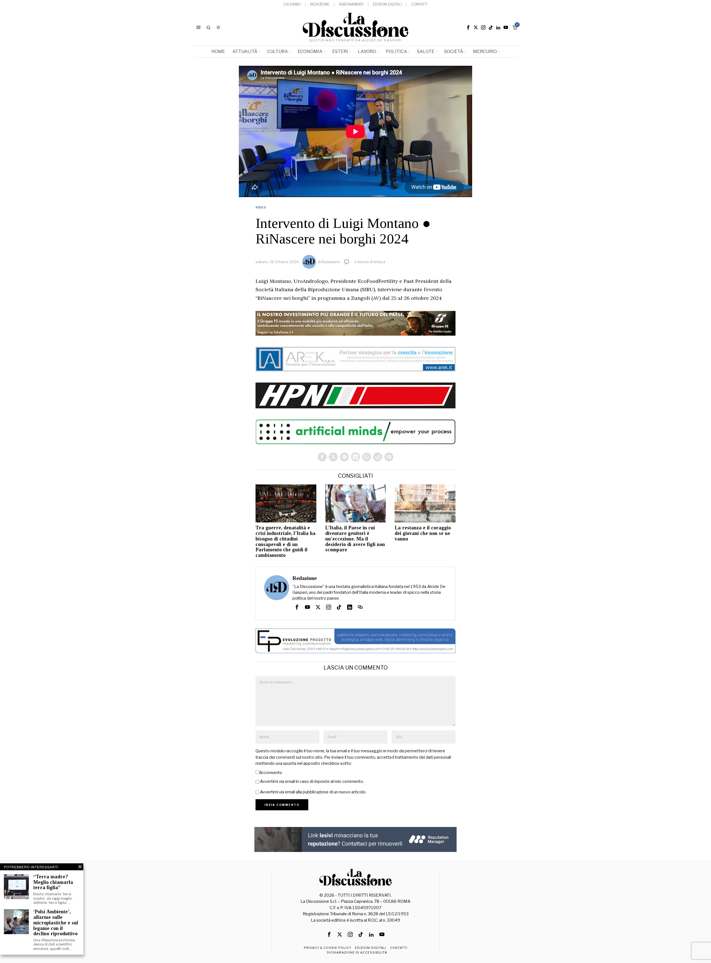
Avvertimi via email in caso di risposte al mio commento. (312, 781)
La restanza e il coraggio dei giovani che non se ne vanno (423, 533)
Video (261, 207)
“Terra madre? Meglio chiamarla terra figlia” (53, 882)
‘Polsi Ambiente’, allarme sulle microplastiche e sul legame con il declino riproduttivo (55, 922)
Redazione (331, 262)
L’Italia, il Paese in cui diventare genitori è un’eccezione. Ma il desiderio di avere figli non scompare (355, 538)
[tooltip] (468, 27)
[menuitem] (292, 4)
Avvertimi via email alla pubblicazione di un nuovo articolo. (313, 791)
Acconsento (270, 772)
